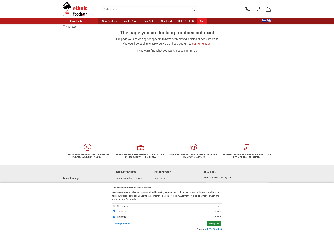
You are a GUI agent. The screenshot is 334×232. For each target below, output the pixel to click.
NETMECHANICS (214, 229)
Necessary (122, 206)
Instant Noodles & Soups (129, 178)
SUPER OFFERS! (185, 21)
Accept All (214, 223)
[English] (269, 21)
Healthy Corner (130, 21)
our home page (201, 43)
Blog (201, 21)
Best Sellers (150, 21)
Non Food (166, 21)
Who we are (160, 178)
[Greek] (264, 21)
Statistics (121, 211)
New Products (109, 21)
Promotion (122, 216)
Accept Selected (123, 223)
